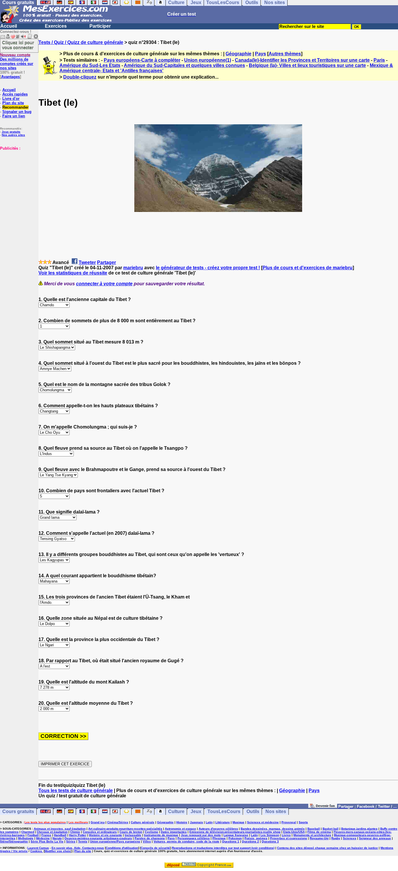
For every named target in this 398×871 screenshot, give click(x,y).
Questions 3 (270, 841)
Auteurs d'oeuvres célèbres (218, 828)
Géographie (238, 53)
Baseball (313, 828)
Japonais (196, 822)
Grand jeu (98, 822)
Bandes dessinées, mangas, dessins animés (273, 828)
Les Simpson (269, 835)
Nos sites (275, 811)
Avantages (10, 77)
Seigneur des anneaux (375, 838)
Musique (238, 822)
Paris (379, 60)
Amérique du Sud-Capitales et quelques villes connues (184, 65)
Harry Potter (77, 835)
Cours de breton (130, 831)
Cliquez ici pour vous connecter (18, 45)
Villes (147, 841)
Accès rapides (15, 94)
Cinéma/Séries (117, 822)
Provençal (288, 822)
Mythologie (26, 838)
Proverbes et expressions (288, 838)
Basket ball (331, 828)
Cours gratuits (18, 811)
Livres (286, 835)
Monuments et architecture (312, 835)
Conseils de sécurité (155, 847)
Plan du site (13, 103)
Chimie (75, 831)
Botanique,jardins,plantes (359, 828)
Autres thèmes (285, 53)
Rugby (335, 838)
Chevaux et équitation (52, 831)
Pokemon (235, 838)
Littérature (222, 822)
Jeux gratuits (11, 131)
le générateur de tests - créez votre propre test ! (208, 267)
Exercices (56, 26)
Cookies (36, 851)
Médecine (43, 838)
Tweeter (87, 262)
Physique (219, 838)
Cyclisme (151, 831)
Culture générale (142, 822)
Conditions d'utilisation (122, 847)
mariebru (133, 267)
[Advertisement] (17, 180)
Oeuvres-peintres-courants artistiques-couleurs (98, 838)
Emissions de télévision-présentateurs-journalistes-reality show (235, 831)
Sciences (349, 838)
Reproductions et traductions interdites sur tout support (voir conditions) (223, 847)
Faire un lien (13, 116)
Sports (303, 822)
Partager (106, 262)
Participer (100, 26)
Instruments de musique (161, 835)
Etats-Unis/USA (294, 831)
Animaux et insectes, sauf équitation (60, 828)
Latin (209, 822)
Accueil (8, 26)
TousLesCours (223, 811)
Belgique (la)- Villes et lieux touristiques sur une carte (307, 65)
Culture (176, 811)
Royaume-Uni (319, 838)
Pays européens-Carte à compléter (142, 60)
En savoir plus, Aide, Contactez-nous (78, 847)
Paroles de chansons (150, 838)
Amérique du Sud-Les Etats (89, 65)
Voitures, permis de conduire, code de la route (186, 841)
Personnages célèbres (193, 838)
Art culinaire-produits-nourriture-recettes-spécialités (125, 828)
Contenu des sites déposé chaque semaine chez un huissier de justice (327, 847)
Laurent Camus (38, 847)
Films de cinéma (319, 831)
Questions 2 (250, 841)
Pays (260, 53)
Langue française (235, 835)
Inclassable (133, 835)
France (46, 835)
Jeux (196, 811)
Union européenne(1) (207, 60)
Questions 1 (230, 841)
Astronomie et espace (180, 828)
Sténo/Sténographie (14, 841)
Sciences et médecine (263, 822)
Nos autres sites (13, 135)
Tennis (82, 841)
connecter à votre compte (104, 283)
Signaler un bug (16, 111)
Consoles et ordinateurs (100, 831)
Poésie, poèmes (255, 838)
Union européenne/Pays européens (115, 841)
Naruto (57, 838)
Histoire (181, 822)
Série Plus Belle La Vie (47, 841)
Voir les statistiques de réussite (72, 272)
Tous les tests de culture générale (75, 790)
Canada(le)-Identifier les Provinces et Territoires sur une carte (302, 60)
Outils (252, 811)
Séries (70, 841)
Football (33, 835)
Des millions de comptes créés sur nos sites (16, 61)
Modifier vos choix (58, 851)
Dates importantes (174, 831)
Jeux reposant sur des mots (201, 835)
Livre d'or (11, 98)
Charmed (27, 831)
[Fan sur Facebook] (322, 806)
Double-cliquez (79, 77)
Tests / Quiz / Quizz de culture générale (80, 42)
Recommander (15, 107)
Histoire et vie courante (105, 835)
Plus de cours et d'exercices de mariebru (308, 267)
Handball (60, 835)
